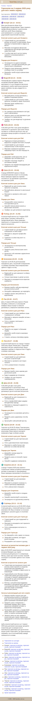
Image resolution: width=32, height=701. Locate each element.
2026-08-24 (22, 14)
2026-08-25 (5, 16)
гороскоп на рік (9, 666)
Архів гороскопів (9, 692)
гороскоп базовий (15, 647)
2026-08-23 (14, 14)
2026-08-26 (13, 16)
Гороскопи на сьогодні (11, 641)
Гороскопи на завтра (11, 643)
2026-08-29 (13, 19)
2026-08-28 (5, 19)
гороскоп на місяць (16, 645)
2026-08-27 (20, 16)
